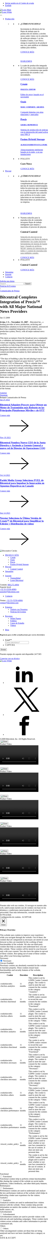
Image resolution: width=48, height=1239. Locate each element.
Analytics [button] (4, 1198)
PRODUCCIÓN (12, 555)
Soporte (8, 274)
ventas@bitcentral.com (9, 603)
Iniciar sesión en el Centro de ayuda (19, 3)
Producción (9, 19)
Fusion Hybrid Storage (19, 564)
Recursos (9, 616)
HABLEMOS (26, 61)
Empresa (8, 607)
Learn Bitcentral (16, 580)
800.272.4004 (13, 585)
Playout (8, 171)
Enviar (3, 650)
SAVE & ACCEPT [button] (8, 1238)
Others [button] (2, 1226)
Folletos (13, 621)
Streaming (9, 272)
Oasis (12, 560)
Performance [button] (5, 1186)
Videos (13, 625)
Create (12, 557)
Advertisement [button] (6, 1212)
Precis (12, 562)
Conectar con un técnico (10, 658)
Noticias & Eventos (8, 286)
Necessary (7, 961)
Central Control (16, 569)
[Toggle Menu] (1, 15)
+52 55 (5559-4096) (8, 589)
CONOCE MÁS (27, 52)
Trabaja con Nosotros (19, 609)
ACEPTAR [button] (26, 917)
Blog (7, 630)
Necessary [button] (4, 958)
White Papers (15, 618)
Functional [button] (4, 1174)
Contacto (8, 277)
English (8, 5)
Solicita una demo (7, 281)
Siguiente (4, 395)
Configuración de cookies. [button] (10, 917)
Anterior (3, 393)
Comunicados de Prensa (9, 291)
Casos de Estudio (17, 623)
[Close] (4, 741)
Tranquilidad (15, 578)
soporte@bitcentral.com (9, 592)
